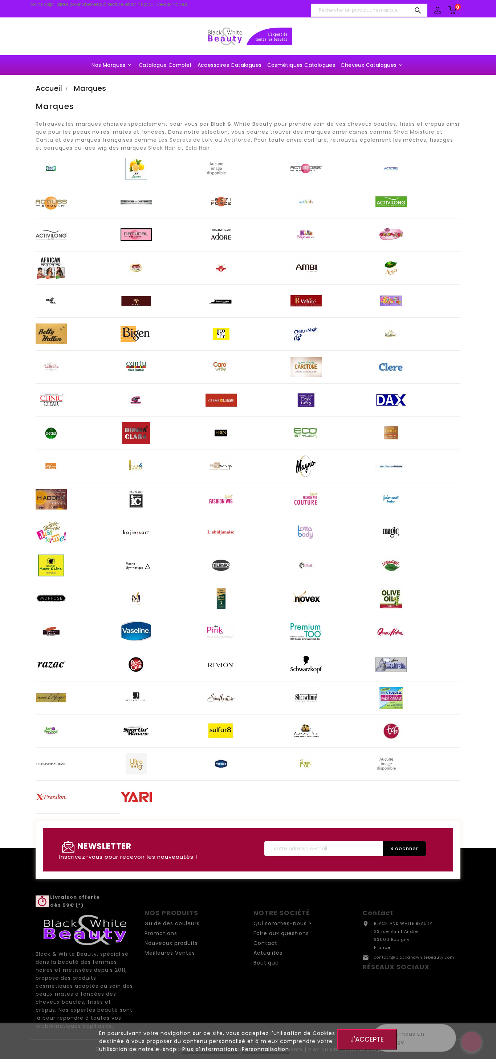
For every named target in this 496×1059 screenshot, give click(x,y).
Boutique (266, 962)
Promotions (161, 933)
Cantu (44, 140)
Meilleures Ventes (170, 953)
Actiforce (237, 140)
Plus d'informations (210, 1049)
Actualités (267, 953)
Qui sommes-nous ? (282, 923)
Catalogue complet (165, 65)
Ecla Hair (198, 148)
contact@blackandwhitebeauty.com (414, 957)
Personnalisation (265, 1049)
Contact (265, 943)
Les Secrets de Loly (186, 140)
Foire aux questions (281, 933)
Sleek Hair (162, 148)
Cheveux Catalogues (372, 65)
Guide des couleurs (172, 923)
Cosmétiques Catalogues (301, 65)
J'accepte (367, 1039)
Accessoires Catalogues (230, 65)
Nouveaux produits (171, 943)
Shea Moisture (414, 132)
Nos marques (112, 65)
